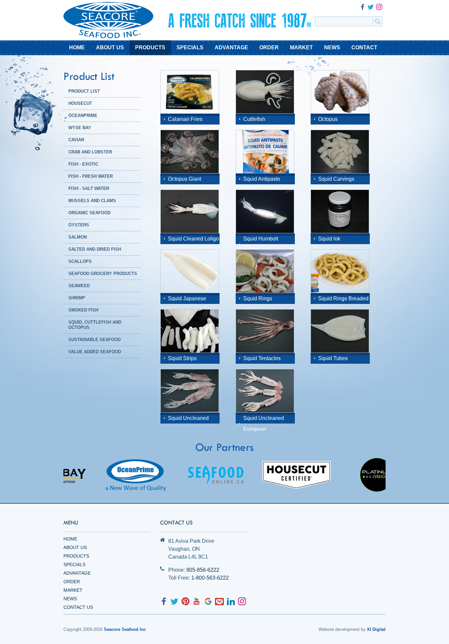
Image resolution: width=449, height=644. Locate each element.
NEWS (332, 47)
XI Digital (376, 629)
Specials (74, 564)
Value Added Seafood (94, 351)
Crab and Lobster (90, 152)
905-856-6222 (202, 570)
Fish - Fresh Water (90, 176)
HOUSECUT (80, 103)
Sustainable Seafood (94, 339)
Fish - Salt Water (88, 188)
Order (71, 581)
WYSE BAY (79, 127)
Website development (339, 629)
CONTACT (364, 47)
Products (76, 556)
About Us (75, 547)
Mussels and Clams (92, 200)
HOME (77, 47)
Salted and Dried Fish (94, 249)
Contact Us (78, 607)
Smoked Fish (83, 310)
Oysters (78, 224)
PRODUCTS (150, 47)
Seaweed (79, 285)
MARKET (301, 47)
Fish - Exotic (83, 164)
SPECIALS (190, 47)
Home (70, 538)
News (70, 598)
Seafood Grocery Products (102, 273)
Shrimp (76, 297)
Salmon (77, 237)
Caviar (76, 139)
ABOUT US (110, 47)
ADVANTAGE (231, 47)
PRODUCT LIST (84, 91)
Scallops (80, 261)
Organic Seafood (89, 212)
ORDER (269, 47)
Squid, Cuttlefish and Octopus (94, 325)
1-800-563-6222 (210, 578)
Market (73, 590)
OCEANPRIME (82, 115)
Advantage (77, 573)
